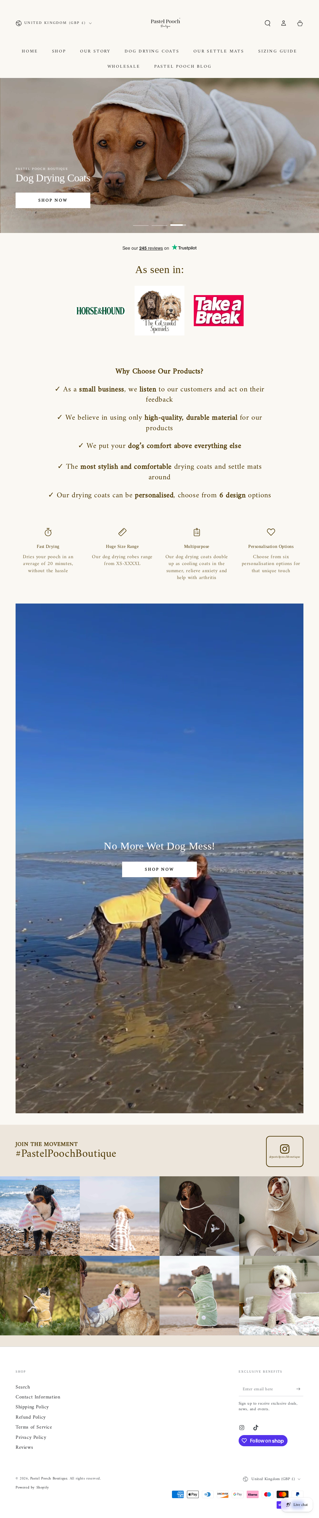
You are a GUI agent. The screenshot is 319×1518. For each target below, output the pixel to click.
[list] (159, 554)
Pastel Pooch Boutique (49, 1478)
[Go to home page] (165, 23)
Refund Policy (31, 1417)
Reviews (24, 1447)
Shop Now (52, 200)
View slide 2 (159, 220)
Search (23, 1387)
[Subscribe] (299, 1389)
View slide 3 (178, 220)
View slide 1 (141, 220)
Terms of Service (34, 1427)
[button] (267, 23)
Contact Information (38, 1397)
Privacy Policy (31, 1437)
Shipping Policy (32, 1407)
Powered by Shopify (32, 1488)
